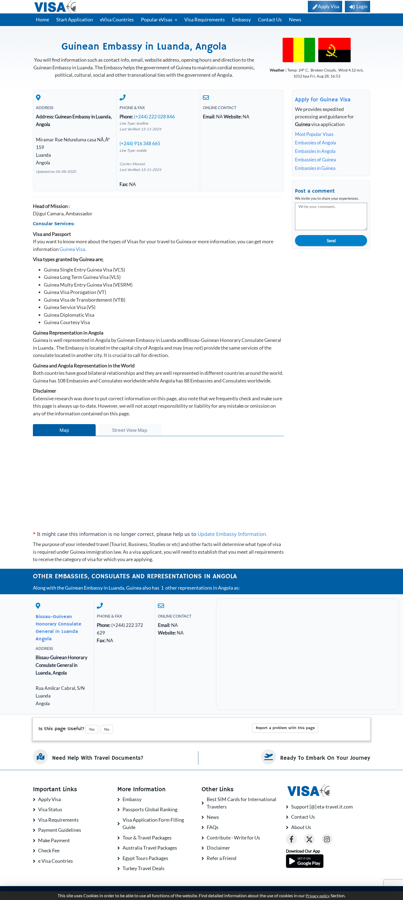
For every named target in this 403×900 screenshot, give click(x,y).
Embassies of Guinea (315, 159)
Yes (92, 729)
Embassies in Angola (315, 151)
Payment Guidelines (59, 830)
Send (331, 240)
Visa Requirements (204, 19)
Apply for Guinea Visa (323, 99)
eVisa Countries (117, 19)
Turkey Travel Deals (143, 868)
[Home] (55, 6)
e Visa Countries (55, 861)
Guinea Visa (72, 249)
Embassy (241, 19)
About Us (301, 827)
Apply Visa (49, 799)
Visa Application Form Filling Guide (153, 823)
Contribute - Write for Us (233, 838)
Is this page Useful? (61, 729)
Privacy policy (318, 896)
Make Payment (54, 840)
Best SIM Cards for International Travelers (241, 803)
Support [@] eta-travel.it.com (322, 807)
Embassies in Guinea (315, 168)
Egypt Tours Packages (145, 858)
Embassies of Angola (315, 142)
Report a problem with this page (285, 727)
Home (42, 19)
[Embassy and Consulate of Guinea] (298, 49)
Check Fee (48, 850)
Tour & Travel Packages (147, 838)
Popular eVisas (157, 19)
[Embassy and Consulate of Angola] (334, 49)
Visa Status (50, 809)
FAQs (212, 827)
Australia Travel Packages (150, 848)
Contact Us (270, 19)
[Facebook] (291, 839)
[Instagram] (327, 839)
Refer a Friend (221, 858)
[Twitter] (309, 839)
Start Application (74, 19)
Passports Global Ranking (150, 809)
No (106, 729)
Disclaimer (218, 848)
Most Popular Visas (314, 134)
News (295, 19)
